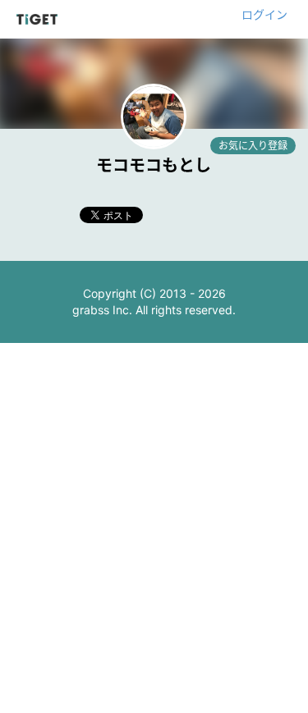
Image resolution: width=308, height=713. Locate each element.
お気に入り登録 (252, 145)
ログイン (264, 14)
